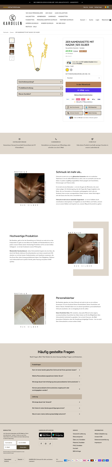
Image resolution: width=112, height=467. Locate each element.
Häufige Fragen (98, 7)
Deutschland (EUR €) (7, 460)
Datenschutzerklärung (102, 439)
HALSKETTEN (30, 16)
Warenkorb (106, 20)
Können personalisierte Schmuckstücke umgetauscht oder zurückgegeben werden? (50, 389)
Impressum (98, 442)
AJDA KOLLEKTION (61, 13)
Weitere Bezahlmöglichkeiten (83, 95)
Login (97, 20)
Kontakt (91, 7)
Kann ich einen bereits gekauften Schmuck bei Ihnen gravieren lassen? (54, 370)
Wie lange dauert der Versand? (41, 402)
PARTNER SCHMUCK (66, 20)
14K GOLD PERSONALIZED (34, 13)
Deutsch (82, 20)
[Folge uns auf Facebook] (41, 443)
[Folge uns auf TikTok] (50, 443)
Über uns (85, 7)
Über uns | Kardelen (79, 439)
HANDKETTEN (63, 16)
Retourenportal (78, 436)
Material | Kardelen (79, 442)
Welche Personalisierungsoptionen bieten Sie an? (47, 376)
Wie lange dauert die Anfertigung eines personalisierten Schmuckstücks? (55, 382)
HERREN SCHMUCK (32, 23)
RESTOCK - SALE (31, 26)
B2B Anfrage (77, 451)
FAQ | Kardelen (77, 445)
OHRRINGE (52, 16)
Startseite (5, 32)
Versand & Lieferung (79, 434)
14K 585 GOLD (60, 23)
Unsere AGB (98, 436)
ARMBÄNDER (41, 16)
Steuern (71, 53)
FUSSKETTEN (30, 20)
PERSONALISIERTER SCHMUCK (47, 20)
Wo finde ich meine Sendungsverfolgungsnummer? (48, 408)
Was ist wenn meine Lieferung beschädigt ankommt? (49, 414)
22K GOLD (49, 13)
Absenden (23, 447)
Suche (91, 20)
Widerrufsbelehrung (101, 434)
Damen (12, 32)
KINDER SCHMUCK (47, 23)
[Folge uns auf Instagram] (45, 443)
